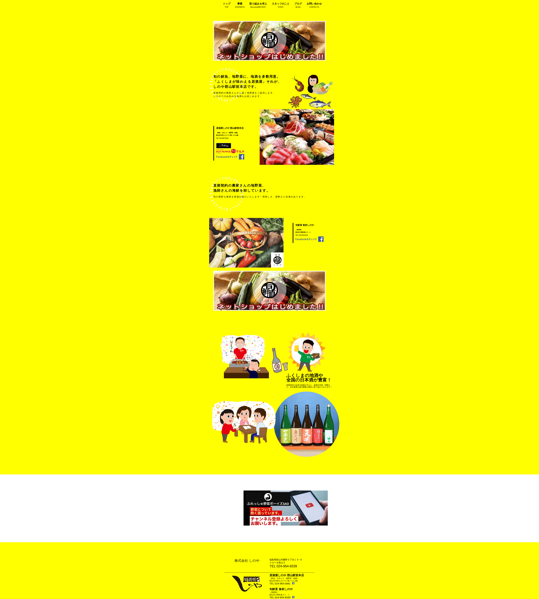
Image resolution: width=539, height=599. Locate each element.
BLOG (298, 5)
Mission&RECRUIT (258, 5)
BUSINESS (240, 5)
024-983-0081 (224, 138)
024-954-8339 (303, 235)
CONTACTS (314, 5)
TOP (226, 5)
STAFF (281, 5)
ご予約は (224, 145)
